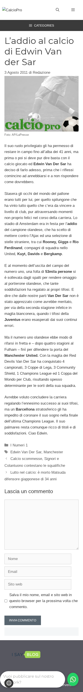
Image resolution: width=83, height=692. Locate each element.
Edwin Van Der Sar (25, 452)
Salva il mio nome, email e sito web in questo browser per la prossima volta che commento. (43, 601)
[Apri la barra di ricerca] (57, 10)
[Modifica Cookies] (8, 683)
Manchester (53, 452)
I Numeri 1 (19, 445)
